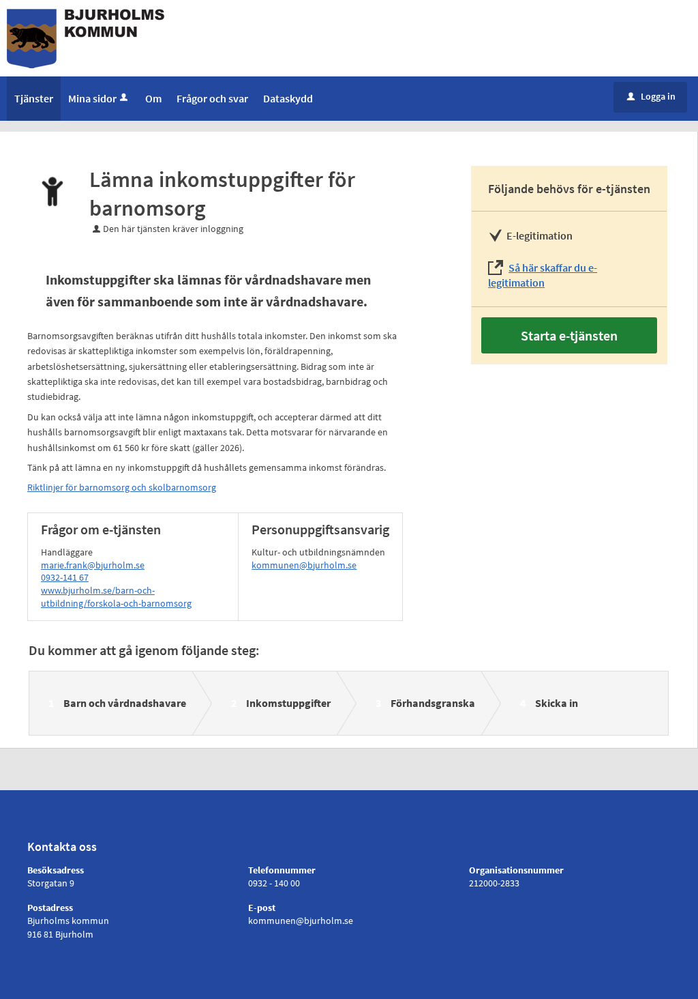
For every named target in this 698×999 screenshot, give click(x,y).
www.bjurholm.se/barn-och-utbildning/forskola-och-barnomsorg (116, 596)
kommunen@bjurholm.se (304, 565)
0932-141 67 (65, 577)
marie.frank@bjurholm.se (93, 565)
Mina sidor (92, 98)
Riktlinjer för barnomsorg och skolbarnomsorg (121, 487)
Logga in (651, 96)
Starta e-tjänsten (569, 335)
